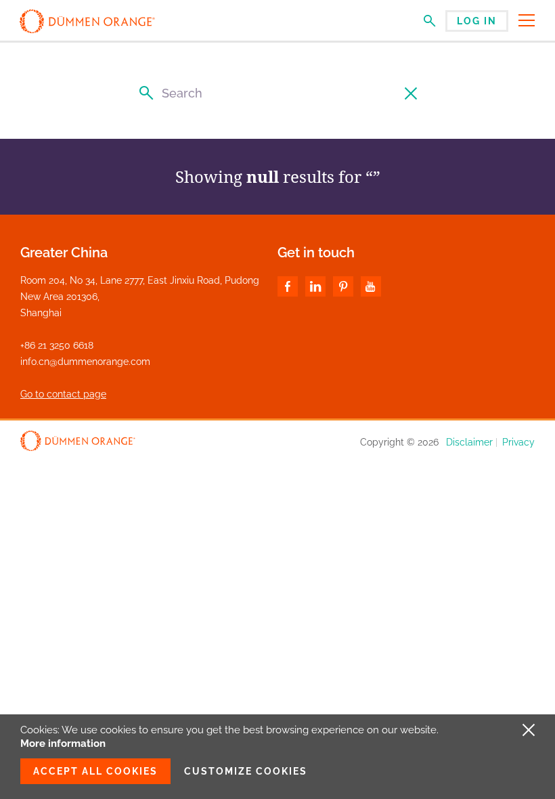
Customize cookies (245, 771)
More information (63, 743)
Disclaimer (469, 442)
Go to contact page (63, 394)
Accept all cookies (95, 771)
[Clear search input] (411, 93)
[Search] (143, 93)
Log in (477, 21)
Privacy (518, 442)
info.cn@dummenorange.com (85, 361)
